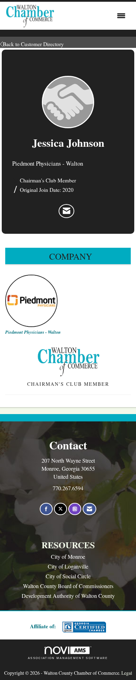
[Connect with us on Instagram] (74, 509)
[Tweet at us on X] (60, 509)
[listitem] (66, 211)
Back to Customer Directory (33, 44)
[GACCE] (83, 627)
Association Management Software (68, 658)
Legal (126, 673)
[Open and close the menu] (92, 16)
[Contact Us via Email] (89, 509)
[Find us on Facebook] (46, 509)
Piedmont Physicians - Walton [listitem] (33, 332)
